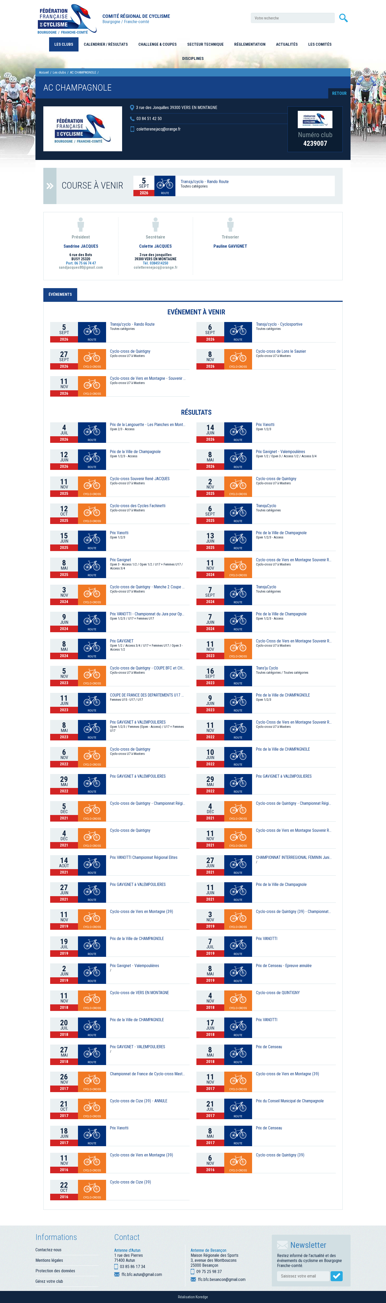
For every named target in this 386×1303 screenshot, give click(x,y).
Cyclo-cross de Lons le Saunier (281, 351)
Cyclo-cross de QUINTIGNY (278, 992)
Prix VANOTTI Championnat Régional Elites (144, 857)
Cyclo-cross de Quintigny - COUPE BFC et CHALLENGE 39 (148, 668)
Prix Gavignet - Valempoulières (280, 451)
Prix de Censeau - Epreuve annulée (284, 965)
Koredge (202, 1297)
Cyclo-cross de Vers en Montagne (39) (141, 911)
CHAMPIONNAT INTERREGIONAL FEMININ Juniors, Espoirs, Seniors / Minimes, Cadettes (294, 857)
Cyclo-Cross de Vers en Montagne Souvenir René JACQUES (294, 722)
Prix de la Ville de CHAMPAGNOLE (283, 695)
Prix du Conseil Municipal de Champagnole (290, 1101)
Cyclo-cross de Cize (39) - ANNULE (138, 1101)
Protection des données (55, 1270)
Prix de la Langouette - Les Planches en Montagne (148, 424)
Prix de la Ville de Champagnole (135, 451)
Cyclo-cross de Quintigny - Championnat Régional (148, 803)
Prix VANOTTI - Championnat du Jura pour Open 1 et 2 (148, 614)
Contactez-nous (48, 1249)
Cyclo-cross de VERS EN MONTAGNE (139, 992)
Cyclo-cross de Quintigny (130, 351)
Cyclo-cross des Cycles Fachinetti (137, 505)
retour (339, 93)
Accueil (44, 72)
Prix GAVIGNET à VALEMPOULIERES (138, 722)
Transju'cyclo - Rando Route (205, 181)
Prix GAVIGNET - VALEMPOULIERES (137, 1047)
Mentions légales (49, 1260)
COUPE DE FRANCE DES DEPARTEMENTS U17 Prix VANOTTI (148, 695)
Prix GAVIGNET (121, 641)
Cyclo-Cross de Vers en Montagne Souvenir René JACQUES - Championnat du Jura (294, 641)
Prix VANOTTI (266, 938)
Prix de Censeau (269, 1047)
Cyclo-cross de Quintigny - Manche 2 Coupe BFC (148, 587)
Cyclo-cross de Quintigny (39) (280, 1155)
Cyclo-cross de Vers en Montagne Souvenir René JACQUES (294, 560)
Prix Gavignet (120, 560)
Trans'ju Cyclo (267, 668)
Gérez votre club (49, 1281)
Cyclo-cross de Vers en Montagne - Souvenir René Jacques (148, 378)
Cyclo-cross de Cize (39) (130, 1182)
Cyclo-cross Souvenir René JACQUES (140, 478)
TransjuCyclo (266, 505)
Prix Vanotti (265, 424)
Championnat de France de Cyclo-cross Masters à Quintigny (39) (148, 1074)
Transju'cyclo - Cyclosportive (279, 324)
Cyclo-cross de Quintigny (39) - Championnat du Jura (294, 911)
